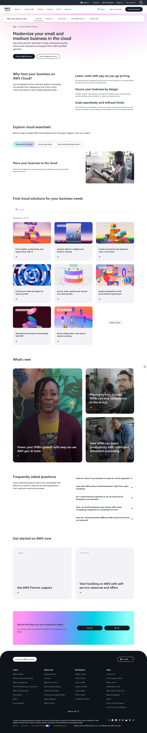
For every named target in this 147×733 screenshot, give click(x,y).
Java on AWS (80, 691)
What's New (17, 695)
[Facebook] (112, 720)
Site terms (24, 726)
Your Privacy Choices (38, 726)
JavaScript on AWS (82, 699)
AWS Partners (49, 703)
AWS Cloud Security (20, 691)
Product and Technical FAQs (54, 695)
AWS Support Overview (115, 691)
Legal (108, 699)
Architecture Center (51, 691)
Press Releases (18, 703)
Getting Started (50, 674)
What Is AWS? (18, 674)
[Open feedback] (145, 366)
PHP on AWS (80, 695)
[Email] (133, 720)
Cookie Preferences (59, 726)
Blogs (15, 699)
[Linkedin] (116, 720)
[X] (109, 720)
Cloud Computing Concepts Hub (25, 686)
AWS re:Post (111, 682)
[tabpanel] (73, 167)
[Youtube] (126, 720)
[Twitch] (123, 720)
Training (47, 678)
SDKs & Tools (80, 678)
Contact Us (110, 674)
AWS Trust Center (50, 682)
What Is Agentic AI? (20, 682)
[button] (29, 9)
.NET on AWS (80, 682)
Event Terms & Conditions (116, 707)
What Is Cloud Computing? (23, 678)
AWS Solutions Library (52, 686)
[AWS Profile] (141, 2)
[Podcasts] (130, 720)
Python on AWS (81, 686)
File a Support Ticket (114, 678)
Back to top (72, 711)
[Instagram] (119, 720)
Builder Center (80, 674)
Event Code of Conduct (115, 703)
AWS (14, 26)
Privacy (15, 726)
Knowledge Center (113, 686)
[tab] (24, 144)
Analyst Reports (50, 699)
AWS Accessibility (113, 695)
